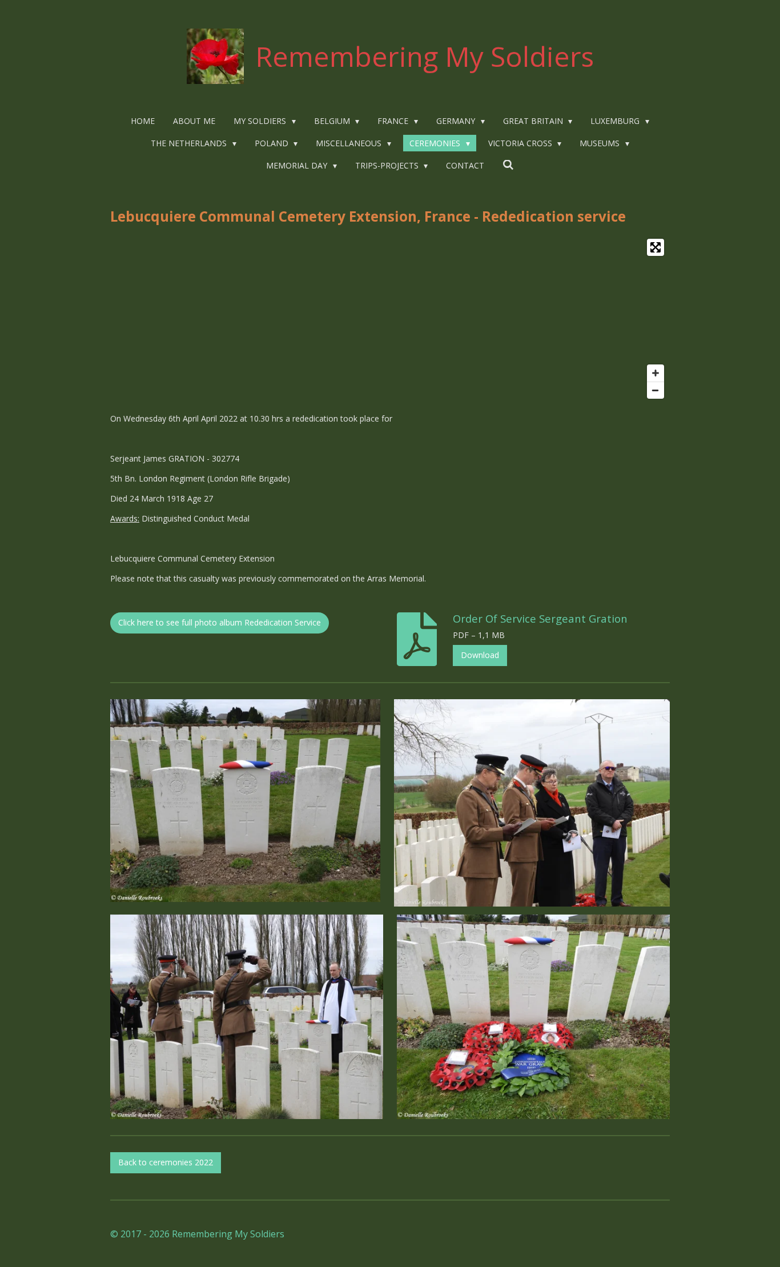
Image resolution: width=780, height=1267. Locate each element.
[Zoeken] (508, 165)
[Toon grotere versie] (245, 800)
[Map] (390, 318)
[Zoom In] (655, 373)
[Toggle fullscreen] (655, 247)
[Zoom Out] (655, 390)
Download (480, 654)
